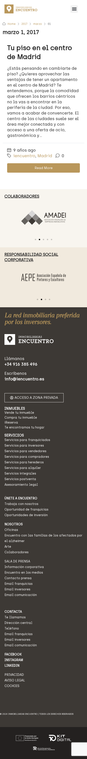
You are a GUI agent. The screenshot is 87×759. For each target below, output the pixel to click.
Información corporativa (24, 567)
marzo (37, 23)
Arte (7, 547)
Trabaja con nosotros (21, 504)
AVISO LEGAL (14, 680)
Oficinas (11, 530)
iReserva (11, 422)
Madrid (44, 155)
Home (12, 23)
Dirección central (18, 623)
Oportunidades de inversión (26, 515)
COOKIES (11, 686)
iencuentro (24, 155)
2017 (24, 23)
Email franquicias (18, 584)
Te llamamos (15, 617)
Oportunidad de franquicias (26, 509)
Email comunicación (20, 595)
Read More (44, 168)
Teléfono (11, 628)
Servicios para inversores (24, 445)
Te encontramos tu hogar (24, 427)
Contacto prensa (18, 578)
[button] (74, 9)
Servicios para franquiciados (27, 440)
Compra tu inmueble (20, 418)
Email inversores (17, 589)
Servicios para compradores (26, 457)
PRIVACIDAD (14, 675)
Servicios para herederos (24, 462)
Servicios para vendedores (25, 451)
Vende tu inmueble (19, 413)
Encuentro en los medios (23, 573)
